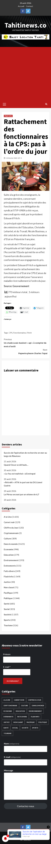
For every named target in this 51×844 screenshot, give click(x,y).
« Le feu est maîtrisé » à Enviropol (19, 473)
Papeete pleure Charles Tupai (32, 351)
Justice (7, 582)
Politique (8, 598)
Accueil (21, 6)
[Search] (46, 104)
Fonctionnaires (19, 333)
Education (9, 555)
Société (7, 614)
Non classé (9, 587)
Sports (7, 620)
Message (8, 770)
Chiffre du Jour (11, 527)
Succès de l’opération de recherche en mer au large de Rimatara (25, 454)
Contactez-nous (25, 806)
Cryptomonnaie (11, 533)
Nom (11, 743)
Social (6, 609)
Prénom (6, 654)
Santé (6, 603)
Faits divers (9, 571)
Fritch (29, 333)
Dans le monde (11, 544)
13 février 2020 (11, 158)
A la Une (8, 517)
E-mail (6, 667)
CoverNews (39, 836)
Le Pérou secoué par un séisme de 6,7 (21, 494)
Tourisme (8, 625)
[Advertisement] (25, 73)
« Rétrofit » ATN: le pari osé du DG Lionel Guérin (23, 484)
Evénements (10, 565)
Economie (8, 549)
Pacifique (8, 593)
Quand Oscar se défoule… (16, 465)
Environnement (11, 560)
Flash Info (8, 116)
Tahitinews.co (25, 25)
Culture (7, 538)
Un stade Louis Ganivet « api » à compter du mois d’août (25, 343)
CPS (11, 333)
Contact (29, 6)
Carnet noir (9, 522)
